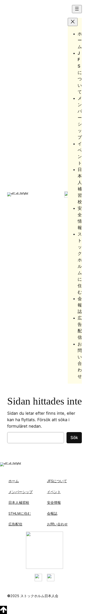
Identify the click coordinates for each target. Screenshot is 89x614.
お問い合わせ (57, 524)
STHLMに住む (19, 513)
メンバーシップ (20, 492)
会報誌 (52, 513)
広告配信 (15, 524)
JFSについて (57, 481)
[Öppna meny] (77, 9)
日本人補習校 (18, 502)
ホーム (13, 481)
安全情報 (54, 502)
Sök (74, 437)
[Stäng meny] (73, 22)
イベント (54, 492)
